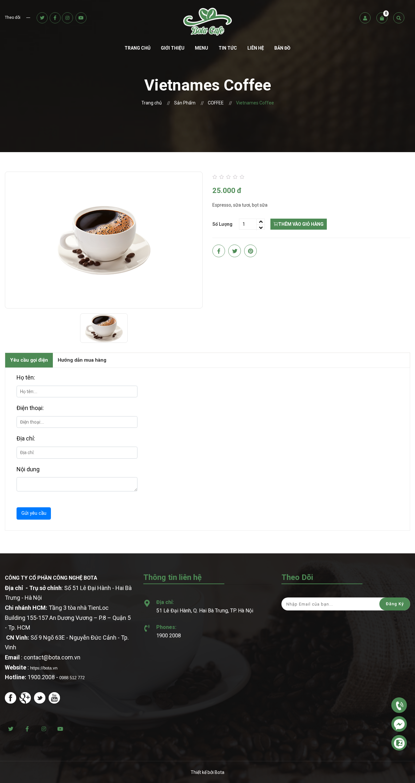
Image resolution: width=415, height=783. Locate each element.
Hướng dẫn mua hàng (82, 360)
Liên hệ (255, 48)
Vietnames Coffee (255, 102)
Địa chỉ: (26, 438)
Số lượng (222, 224)
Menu (201, 48)
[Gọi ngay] (399, 705)
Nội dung (28, 469)
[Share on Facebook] (218, 251)
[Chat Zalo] (399, 742)
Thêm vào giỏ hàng (301, 224)
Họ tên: (26, 377)
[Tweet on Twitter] (234, 251)
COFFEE (216, 102)
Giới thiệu (172, 48)
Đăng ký (395, 603)
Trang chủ (137, 48)
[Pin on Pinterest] (250, 251)
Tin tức (228, 48)
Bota (219, 772)
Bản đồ (282, 48)
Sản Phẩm (185, 102)
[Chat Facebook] (399, 723)
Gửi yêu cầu (33, 513)
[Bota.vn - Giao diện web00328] (207, 22)
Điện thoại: (30, 407)
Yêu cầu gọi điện (29, 360)
